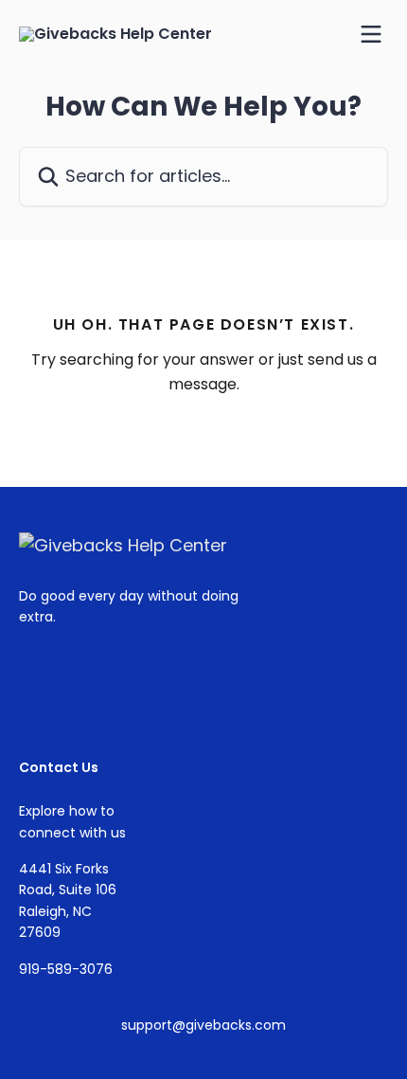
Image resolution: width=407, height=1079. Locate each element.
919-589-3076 (66, 969)
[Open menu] (371, 34)
